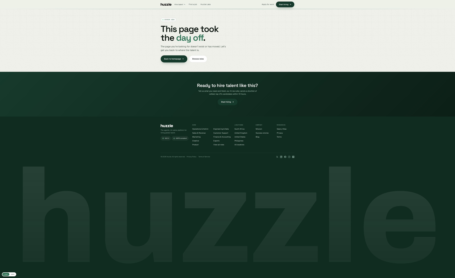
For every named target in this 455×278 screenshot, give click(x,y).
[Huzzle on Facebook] (285, 157)
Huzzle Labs (205, 4)
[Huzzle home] (166, 4)
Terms (279, 137)
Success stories (262, 133)
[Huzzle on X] (277, 157)
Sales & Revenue (199, 133)
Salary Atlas (282, 129)
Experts (216, 141)
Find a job (193, 4)
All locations (239, 144)
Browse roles (198, 59)
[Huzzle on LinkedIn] (281, 157)
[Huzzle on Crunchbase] (293, 157)
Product (195, 144)
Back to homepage (172, 59)
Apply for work (268, 4)
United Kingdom (240, 133)
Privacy (280, 133)
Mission (259, 129)
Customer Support (220, 133)
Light (6, 274)
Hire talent (178, 4)
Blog (257, 137)
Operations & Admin (200, 129)
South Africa (239, 129)
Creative (195, 141)
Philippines (238, 141)
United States (239, 137)
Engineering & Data (221, 129)
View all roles (218, 144)
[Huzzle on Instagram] (289, 157)
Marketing (196, 137)
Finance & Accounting (222, 137)
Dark (12, 274)
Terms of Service (204, 157)
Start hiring (283, 4)
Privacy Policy (191, 157)
